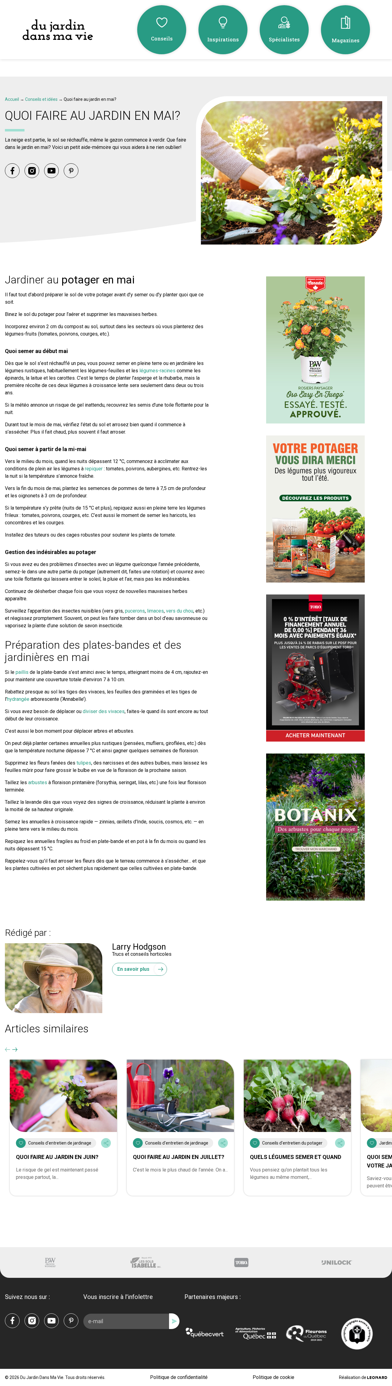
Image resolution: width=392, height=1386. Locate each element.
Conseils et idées (41, 99)
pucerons (135, 611)
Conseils (162, 38)
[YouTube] (51, 170)
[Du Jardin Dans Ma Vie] (57, 29)
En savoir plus (133, 969)
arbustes (37, 782)
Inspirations (223, 39)
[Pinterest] (71, 170)
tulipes (84, 763)
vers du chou (179, 611)
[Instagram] (31, 170)
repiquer (94, 469)
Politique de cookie (273, 1377)
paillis (23, 672)
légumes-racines (157, 371)
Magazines (346, 40)
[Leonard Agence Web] (377, 1377)
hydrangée (18, 699)
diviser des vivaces (104, 711)
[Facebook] (12, 170)
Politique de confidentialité (179, 1377)
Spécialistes (284, 39)
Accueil (12, 99)
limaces (155, 611)
